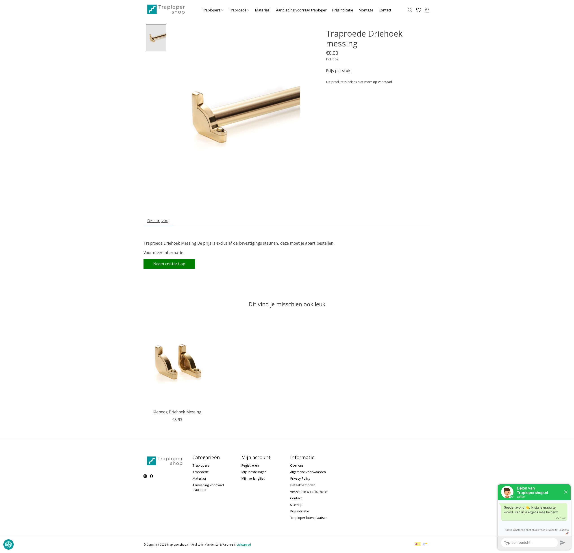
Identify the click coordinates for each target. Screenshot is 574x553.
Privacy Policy (300, 478)
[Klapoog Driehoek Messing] (177, 361)
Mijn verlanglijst (253, 478)
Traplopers (200, 465)
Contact (385, 10)
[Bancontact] (425, 544)
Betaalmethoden (302, 485)
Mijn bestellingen (253, 472)
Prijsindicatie (342, 10)
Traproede (200, 472)
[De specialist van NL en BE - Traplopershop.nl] (166, 9)
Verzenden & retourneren (309, 491)
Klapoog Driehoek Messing (177, 411)
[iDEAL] (418, 544)
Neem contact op (169, 263)
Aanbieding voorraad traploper (301, 10)
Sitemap (296, 504)
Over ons (297, 465)
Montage (366, 10)
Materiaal (262, 10)
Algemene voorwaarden (308, 472)
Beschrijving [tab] (158, 220)
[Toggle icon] (410, 10)
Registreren (250, 465)
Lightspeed (244, 544)
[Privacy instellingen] (8, 544)
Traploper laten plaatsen (308, 517)
